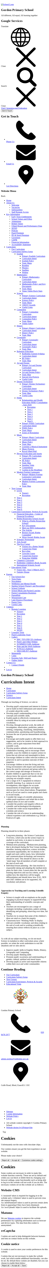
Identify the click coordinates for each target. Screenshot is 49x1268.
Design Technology (25, 382)
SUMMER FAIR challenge (28, 644)
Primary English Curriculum (33, 256)
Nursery (25, 493)
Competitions (27, 467)
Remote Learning (18, 609)
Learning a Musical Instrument (34, 447)
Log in (9, 670)
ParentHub (15, 595)
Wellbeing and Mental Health (23, 584)
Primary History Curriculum (33, 328)
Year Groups (16, 488)
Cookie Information (14, 1114)
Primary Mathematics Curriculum (30, 278)
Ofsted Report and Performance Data (26, 226)
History (20, 326)
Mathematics (22, 275)
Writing (25, 272)
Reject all (5, 1160)
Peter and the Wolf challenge (28, 646)
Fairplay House (23, 572)
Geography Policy (29, 347)
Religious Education (25, 351)
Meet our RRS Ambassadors (33, 528)
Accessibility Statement (21, 244)
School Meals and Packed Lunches (25, 591)
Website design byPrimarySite (19, 1127)
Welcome (15, 205)
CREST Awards (28, 305)
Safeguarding (16, 210)
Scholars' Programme (25, 539)
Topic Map (26, 335)
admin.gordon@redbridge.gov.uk (14, 1059)
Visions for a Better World (33, 546)
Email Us (10, 164)
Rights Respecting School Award (30, 519)
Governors (15, 238)
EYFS (19, 491)
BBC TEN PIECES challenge (29, 639)
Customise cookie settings (32, 1160)
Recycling (26, 551)
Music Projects (28, 449)
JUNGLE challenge (25, 649)
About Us (10, 203)
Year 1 (30, 409)
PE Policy (26, 460)
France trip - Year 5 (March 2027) (30, 570)
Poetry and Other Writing (27, 642)
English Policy (28, 261)
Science (20, 293)
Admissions (16, 221)
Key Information (13, 214)
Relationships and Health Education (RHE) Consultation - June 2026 (34, 402)
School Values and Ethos (21, 219)
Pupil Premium (17, 233)
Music (19, 435)
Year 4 (30, 416)
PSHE (19, 398)
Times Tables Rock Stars (32, 291)
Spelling (25, 270)
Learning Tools (17, 632)
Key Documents (28, 526)
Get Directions (12, 186)
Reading (25, 265)
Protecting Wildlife (29, 558)
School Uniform (18, 588)
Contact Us (11, 663)
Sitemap (9, 1111)
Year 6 (30, 421)
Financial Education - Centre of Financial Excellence (30, 515)
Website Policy (12, 1116)
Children (9, 607)
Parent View (16, 602)
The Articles (27, 530)
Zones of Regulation (30, 433)
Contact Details (17, 665)
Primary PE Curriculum (31, 456)
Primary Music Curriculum (33, 437)
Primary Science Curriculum (33, 296)
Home (8, 200)
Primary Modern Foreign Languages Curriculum (32, 475)
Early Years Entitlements (21, 217)
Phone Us (10, 142)
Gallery (14, 637)
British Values (17, 224)
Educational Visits (18, 567)
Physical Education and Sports (29, 454)
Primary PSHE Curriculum (33, 423)
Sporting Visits (28, 465)
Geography (21, 337)
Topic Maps (27, 263)
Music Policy (27, 442)
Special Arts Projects (30, 377)
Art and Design (23, 363)
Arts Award (21, 542)
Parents (9, 574)
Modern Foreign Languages (28, 472)
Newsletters (16, 581)
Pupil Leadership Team (21, 635)
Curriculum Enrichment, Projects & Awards (29, 512)
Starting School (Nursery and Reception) (28, 586)
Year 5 (30, 419)
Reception (31, 407)
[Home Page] (7, 4)
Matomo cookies (14, 1218)
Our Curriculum (18, 249)
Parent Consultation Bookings (23, 593)
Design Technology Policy (33, 391)
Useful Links (27, 307)
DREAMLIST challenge (27, 651)
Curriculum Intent (29, 258)
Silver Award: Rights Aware (33, 537)
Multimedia (16, 653)
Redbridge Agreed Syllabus (33, 354)
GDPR (14, 240)
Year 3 (30, 414)
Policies (14, 231)
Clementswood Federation (14, 108)
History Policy (28, 333)
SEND (14, 228)
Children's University (25, 560)
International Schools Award (28, 565)
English (20, 254)
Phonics (25, 268)
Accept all (15, 1160)
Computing (21, 310)
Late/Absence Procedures (22, 600)
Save (24, 1266)
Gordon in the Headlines (32, 470)
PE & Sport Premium (20, 235)
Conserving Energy (30, 556)
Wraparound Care (18, 598)
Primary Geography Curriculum (30, 341)
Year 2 (30, 412)
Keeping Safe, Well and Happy (24, 658)
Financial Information (20, 242)
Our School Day (18, 577)
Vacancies (15, 207)
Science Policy (28, 300)
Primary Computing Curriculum (30, 313)
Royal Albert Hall (29, 451)
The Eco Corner (23, 544)
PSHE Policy (27, 428)
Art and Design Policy (31, 372)
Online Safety (27, 323)
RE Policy (26, 358)
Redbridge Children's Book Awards (31, 563)
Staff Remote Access (20, 212)
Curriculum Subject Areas (22, 251)
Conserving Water (29, 549)
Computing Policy (29, 319)
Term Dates (16, 579)
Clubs (13, 656)
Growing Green (28, 553)
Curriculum (11, 247)
